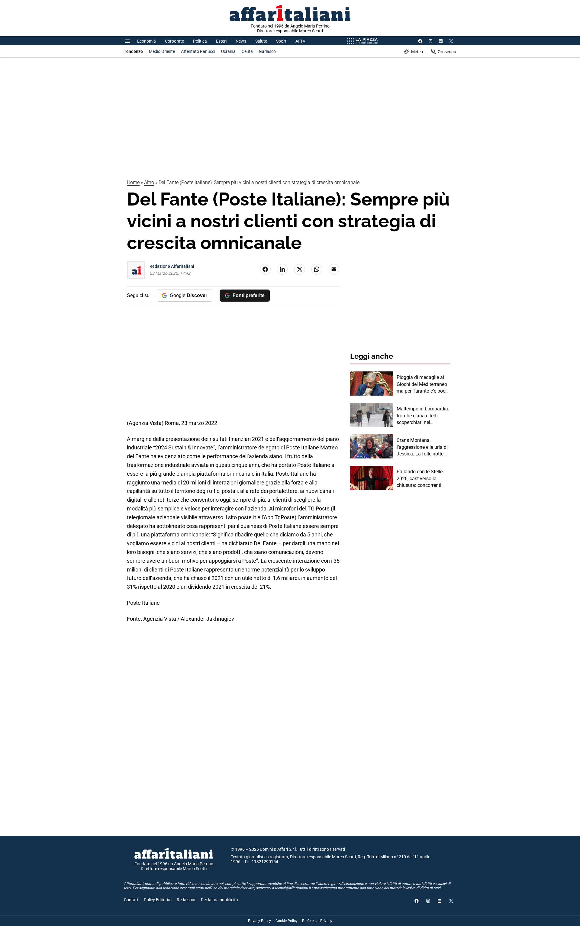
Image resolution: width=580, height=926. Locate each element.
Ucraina (228, 51)
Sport (281, 41)
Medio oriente (162, 51)
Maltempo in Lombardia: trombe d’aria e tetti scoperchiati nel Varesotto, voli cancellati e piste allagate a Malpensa (423, 416)
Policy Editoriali (158, 899)
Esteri (221, 41)
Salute (261, 41)
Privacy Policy (259, 921)
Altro (149, 182)
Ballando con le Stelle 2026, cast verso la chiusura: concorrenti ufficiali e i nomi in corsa (423, 479)
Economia (146, 41)
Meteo (417, 51)
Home (133, 182)
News (241, 41)
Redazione (186, 899)
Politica (200, 41)
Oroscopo (447, 51)
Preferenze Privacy (317, 921)
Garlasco (267, 51)
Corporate (174, 41)
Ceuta (247, 51)
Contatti (131, 899)
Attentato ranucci (198, 51)
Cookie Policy (287, 921)
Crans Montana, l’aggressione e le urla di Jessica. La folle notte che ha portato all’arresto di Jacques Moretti (423, 447)
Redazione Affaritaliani (172, 266)
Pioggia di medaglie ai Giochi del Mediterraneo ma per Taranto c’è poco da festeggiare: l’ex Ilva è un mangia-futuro (423, 384)
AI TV (300, 41)
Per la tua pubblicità (219, 899)
